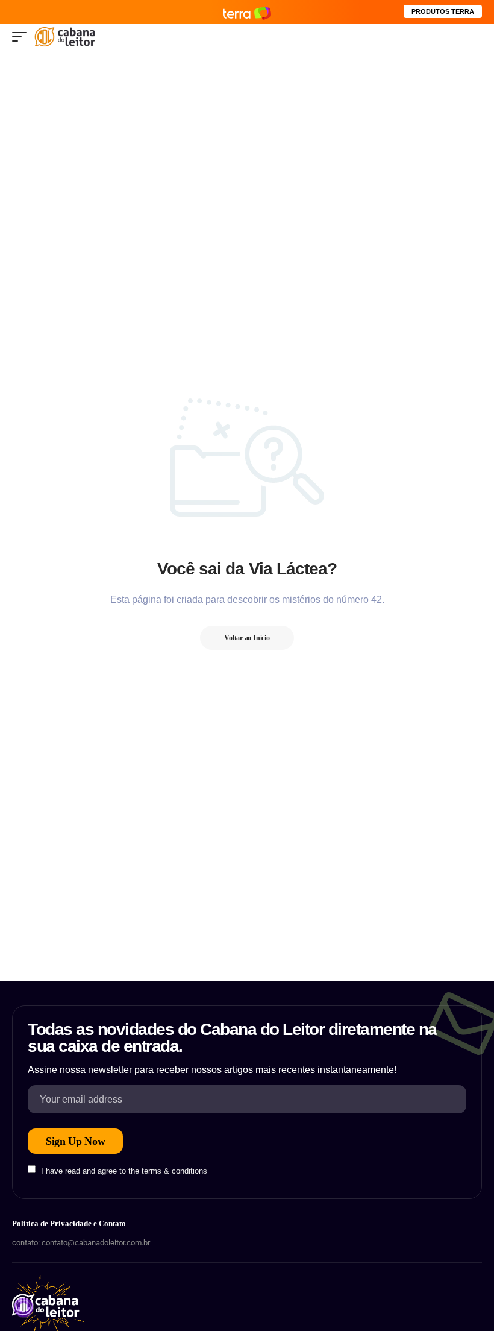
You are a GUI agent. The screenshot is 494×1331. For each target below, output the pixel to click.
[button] (22, 36)
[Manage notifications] (23, 1307)
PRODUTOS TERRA (442, 11)
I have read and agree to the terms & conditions (124, 1170)
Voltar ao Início (247, 638)
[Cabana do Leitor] (65, 36)
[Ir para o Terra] (247, 12)
